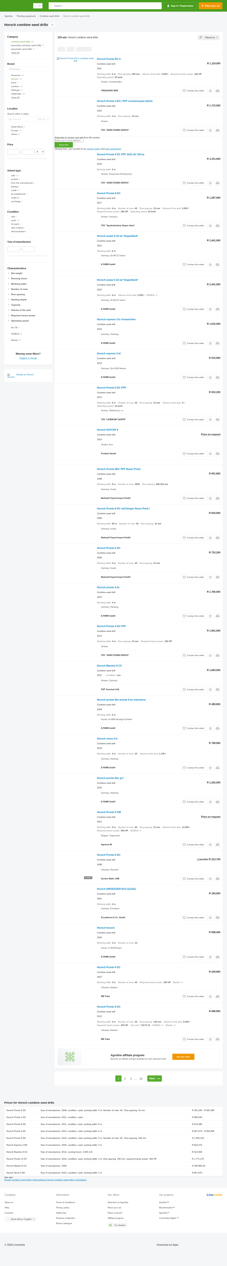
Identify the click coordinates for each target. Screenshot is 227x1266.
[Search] (52, 6)
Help (7, 1207)
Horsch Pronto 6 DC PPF (111, 387)
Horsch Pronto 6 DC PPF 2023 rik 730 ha (120, 154)
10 (140, 1078)
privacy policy (93, 149)
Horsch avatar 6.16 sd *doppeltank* (117, 236)
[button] (210, 91)
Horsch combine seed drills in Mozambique (25, 1180)
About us (9, 1202)
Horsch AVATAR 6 (107, 429)
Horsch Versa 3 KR (15, 1172)
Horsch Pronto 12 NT (16, 1159)
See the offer (183, 1057)
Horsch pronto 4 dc (108, 587)
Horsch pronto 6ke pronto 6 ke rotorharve (121, 699)
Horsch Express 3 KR (16, 1145)
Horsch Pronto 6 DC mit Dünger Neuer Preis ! (123, 508)
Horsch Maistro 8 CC (16, 1166)
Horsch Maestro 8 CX (109, 665)
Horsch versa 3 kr (107, 738)
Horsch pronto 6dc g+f (110, 778)
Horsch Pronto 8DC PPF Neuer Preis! (119, 469)
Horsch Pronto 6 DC (109, 193)
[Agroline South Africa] (17, 6)
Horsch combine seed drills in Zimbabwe (66, 1180)
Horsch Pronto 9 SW (109, 812)
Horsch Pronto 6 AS (15, 1131)
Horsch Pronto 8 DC (16, 1124)
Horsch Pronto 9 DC (16, 1138)
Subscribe (64, 145)
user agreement (113, 149)
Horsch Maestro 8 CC (16, 1152)
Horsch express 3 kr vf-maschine (116, 319)
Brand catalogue (64, 1223)
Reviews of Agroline (65, 1218)
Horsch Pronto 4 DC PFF (111, 626)
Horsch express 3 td (109, 353)
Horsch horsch (106, 927)
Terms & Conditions (65, 1202)
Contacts (9, 1213)
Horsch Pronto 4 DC (16, 1117)
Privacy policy (62, 1207)
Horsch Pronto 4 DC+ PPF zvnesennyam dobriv (125, 101)
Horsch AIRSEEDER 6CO (116, 889)
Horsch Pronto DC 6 (109, 59)
